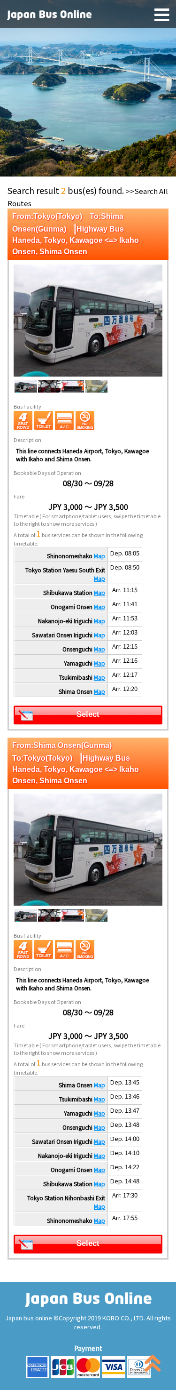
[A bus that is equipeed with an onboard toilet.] (43, 420)
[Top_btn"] (152, 1365)
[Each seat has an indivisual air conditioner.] (64, 420)
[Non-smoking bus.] (85, 420)
